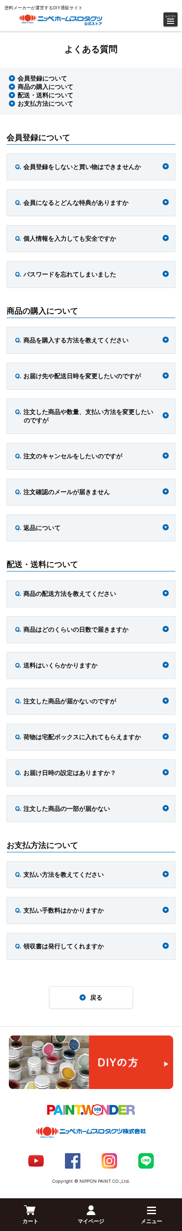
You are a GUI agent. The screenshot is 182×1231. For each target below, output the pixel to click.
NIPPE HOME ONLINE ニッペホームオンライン (60, 20)
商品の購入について (45, 86)
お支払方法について (45, 103)
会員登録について (42, 78)
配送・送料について (45, 95)
